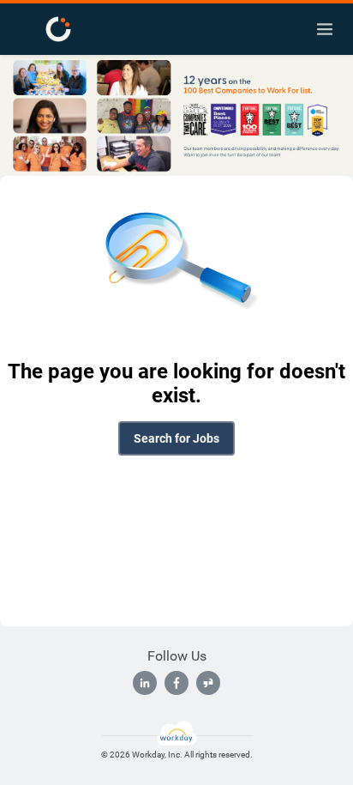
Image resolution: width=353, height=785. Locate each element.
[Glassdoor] (208, 683)
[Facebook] (176, 683)
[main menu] (324, 29)
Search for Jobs (176, 438)
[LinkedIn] (145, 683)
